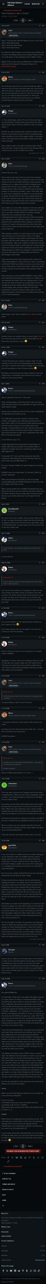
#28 (43, 384)
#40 (43, 978)
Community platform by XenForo (20, 1279)
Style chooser (9, 1173)
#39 (43, 945)
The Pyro (41, 336)
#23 (43, 106)
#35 (43, 708)
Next (29, 20)
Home (4, 1200)
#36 (43, 742)
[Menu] (3, 4)
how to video (31, 314)
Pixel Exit (11, 1282)
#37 (43, 779)
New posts (4, 1232)
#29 (43, 504)
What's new (5, 1227)
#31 (43, 563)
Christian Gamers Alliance (14, 4)
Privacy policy (8, 1189)
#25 (43, 300)
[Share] (39, 25)
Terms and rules (8, 1184)
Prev (16, 20)
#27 (43, 347)
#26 (43, 322)
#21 (43, 26)
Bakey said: (7, 692)
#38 (43, 840)
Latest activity (6, 1236)
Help (4, 1195)
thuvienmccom (40, 1260)
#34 (43, 676)
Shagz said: (7, 577)
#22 (43, 72)
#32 (43, 608)
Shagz (5, 16)
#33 (43, 637)
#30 (43, 533)
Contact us (6, 1179)
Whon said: (6, 758)
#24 (43, 159)
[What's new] (43, 4)
